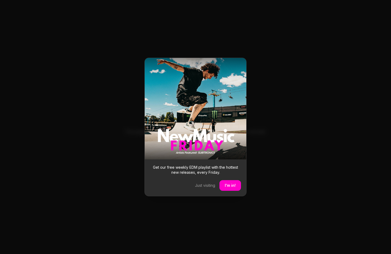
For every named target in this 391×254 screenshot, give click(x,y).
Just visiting (205, 185)
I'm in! (230, 185)
